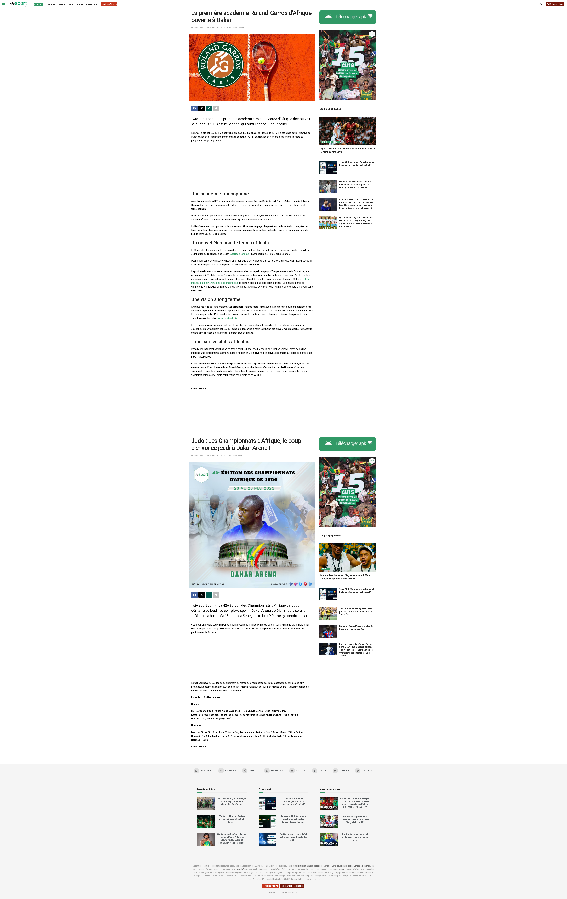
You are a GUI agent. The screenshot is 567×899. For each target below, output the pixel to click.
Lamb (70, 4)
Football (52, 4)
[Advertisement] (252, 166)
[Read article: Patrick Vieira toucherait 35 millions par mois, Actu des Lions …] (329, 839)
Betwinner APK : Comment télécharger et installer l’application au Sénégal (293, 819)
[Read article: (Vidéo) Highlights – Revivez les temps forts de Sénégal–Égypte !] (206, 821)
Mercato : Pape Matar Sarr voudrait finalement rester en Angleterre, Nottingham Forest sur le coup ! (356, 184)
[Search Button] (541, 4)
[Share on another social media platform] (216, 108)
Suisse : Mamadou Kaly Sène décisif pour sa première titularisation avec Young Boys (356, 611)
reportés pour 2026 (240, 254)
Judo (240, 456)
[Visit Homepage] (18, 4)
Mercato (327, 866)
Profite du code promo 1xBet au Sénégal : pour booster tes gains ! (293, 837)
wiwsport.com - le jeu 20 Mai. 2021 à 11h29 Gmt (211, 28)
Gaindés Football (331, 142)
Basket (62, 4)
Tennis (241, 28)
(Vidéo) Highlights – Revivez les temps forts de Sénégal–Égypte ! (232, 819)
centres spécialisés (227, 318)
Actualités (241, 869)
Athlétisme (91, 4)
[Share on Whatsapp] (209, 108)
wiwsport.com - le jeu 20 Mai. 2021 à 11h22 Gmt (211, 456)
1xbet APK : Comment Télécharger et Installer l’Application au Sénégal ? (293, 801)
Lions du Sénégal (339, 866)
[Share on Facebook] (194, 108)
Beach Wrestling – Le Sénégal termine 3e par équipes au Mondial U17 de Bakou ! (232, 801)
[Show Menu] (3, 4)
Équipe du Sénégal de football (310, 866)
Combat (80, 4)
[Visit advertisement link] (347, 17)
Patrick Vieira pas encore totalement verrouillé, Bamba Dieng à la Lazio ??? (355, 819)
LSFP (343, 869)
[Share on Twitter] (201, 108)
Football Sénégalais (355, 866)
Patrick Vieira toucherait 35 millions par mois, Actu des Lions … (355, 837)
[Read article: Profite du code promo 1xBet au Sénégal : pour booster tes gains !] (267, 839)
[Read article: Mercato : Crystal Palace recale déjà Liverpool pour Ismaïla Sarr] (328, 631)
